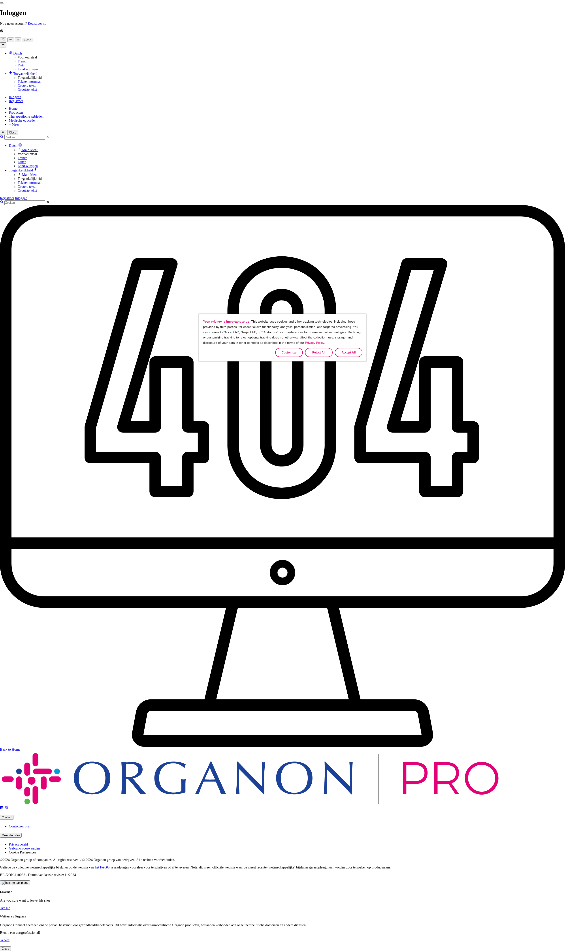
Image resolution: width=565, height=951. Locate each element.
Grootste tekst (27, 89)
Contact (7, 817)
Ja (2, 940)
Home (13, 108)
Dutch (22, 65)
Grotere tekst (27, 85)
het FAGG (102, 867)
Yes (3, 908)
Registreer (16, 101)
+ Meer (14, 124)
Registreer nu (37, 23)
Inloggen (15, 97)
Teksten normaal (29, 81)
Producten (16, 112)
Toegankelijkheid (21, 170)
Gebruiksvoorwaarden (24, 848)
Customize (289, 352)
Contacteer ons (19, 826)
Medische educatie (22, 120)
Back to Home (10, 749)
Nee (6, 940)
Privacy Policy (314, 342)
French (22, 61)
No (8, 908)
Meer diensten (11, 835)
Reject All (319, 352)
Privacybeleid (18, 844)
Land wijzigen (28, 69)
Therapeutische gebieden (26, 116)
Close (27, 40)
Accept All (349, 352)
